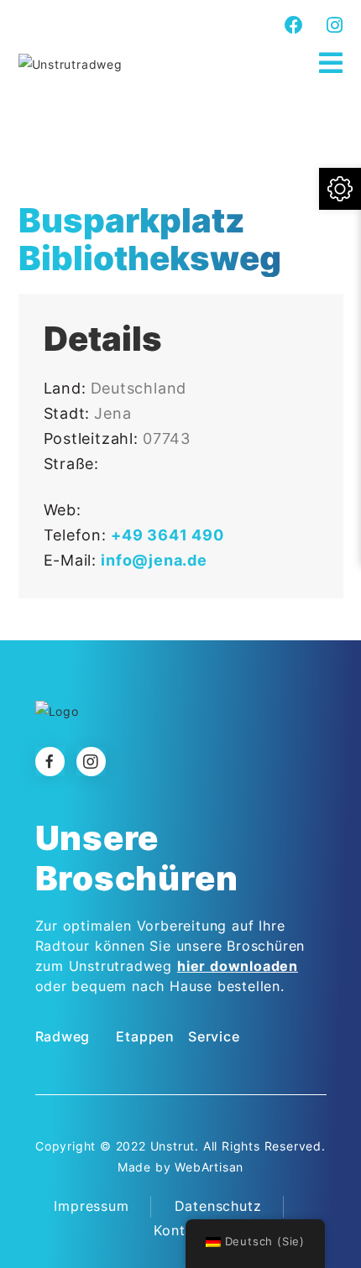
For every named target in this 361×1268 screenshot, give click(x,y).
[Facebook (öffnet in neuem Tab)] (294, 25)
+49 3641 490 (167, 535)
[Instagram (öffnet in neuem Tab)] (332, 25)
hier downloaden (237, 966)
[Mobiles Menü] (331, 63)
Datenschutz (218, 1206)
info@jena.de (154, 560)
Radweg (63, 1036)
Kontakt (180, 1230)
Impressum (91, 1206)
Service (214, 1036)
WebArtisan (209, 1167)
